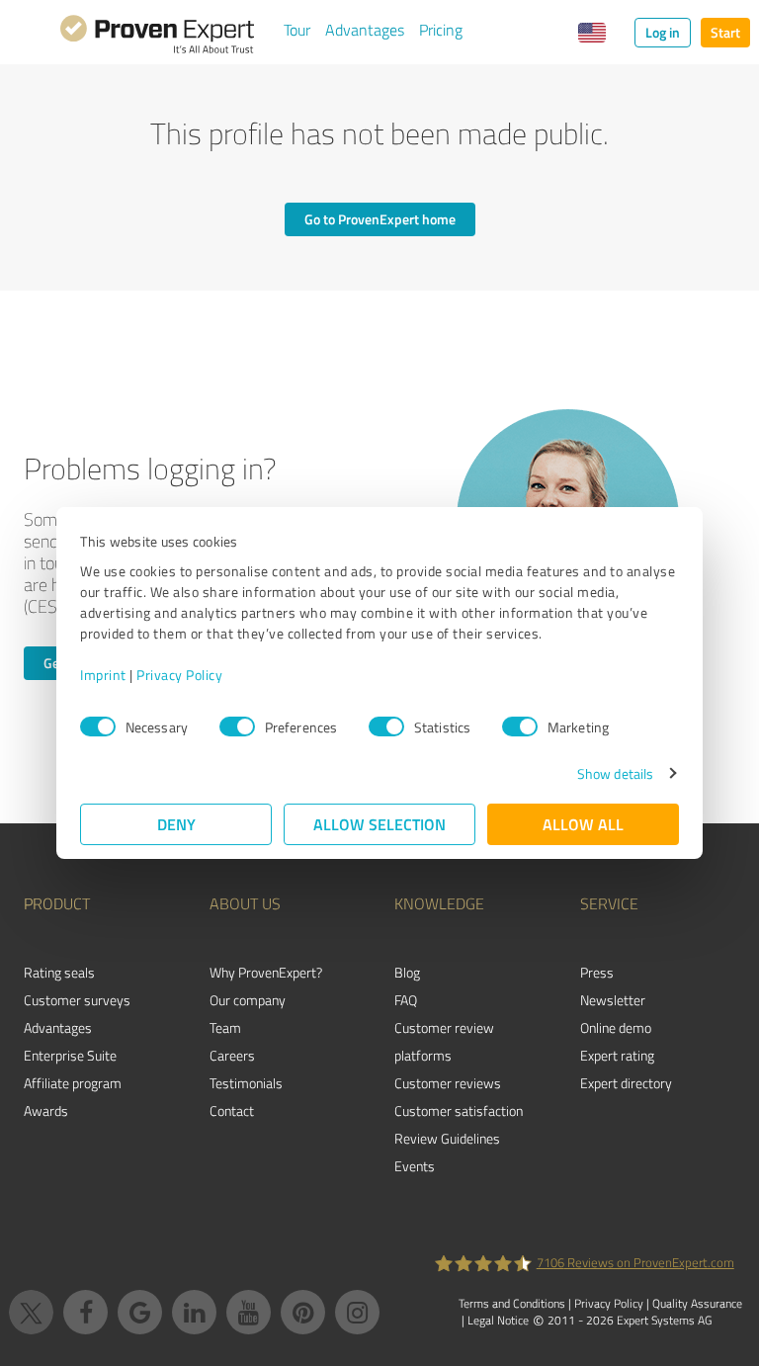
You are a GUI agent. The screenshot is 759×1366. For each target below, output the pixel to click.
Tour (297, 30)
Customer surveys (77, 999)
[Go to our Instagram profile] (357, 1312)
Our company (248, 999)
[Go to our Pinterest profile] (303, 1312)
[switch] (237, 726)
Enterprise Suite (70, 1055)
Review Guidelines (447, 1138)
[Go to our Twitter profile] (31, 1312)
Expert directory (626, 1082)
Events (414, 1165)
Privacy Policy (179, 674)
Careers (232, 1055)
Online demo (615, 1027)
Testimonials (246, 1082)
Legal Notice (498, 1320)
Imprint (103, 674)
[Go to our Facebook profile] (85, 1312)
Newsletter (612, 999)
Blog (407, 972)
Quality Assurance (697, 1303)
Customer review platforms (444, 1041)
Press (597, 972)
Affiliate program (73, 1082)
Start (725, 32)
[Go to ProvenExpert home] (157, 37)
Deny (176, 823)
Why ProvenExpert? (266, 972)
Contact (232, 1110)
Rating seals (59, 972)
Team (225, 1027)
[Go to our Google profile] (140, 1312)
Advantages (364, 30)
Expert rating (617, 1055)
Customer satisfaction (458, 1110)
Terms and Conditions (512, 1303)
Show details (615, 773)
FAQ (405, 999)
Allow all (583, 823)
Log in (662, 32)
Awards (46, 1110)
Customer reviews (447, 1082)
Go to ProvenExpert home (380, 219)
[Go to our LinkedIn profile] (194, 1312)
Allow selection (379, 823)
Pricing (441, 30)
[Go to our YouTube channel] (248, 1312)
